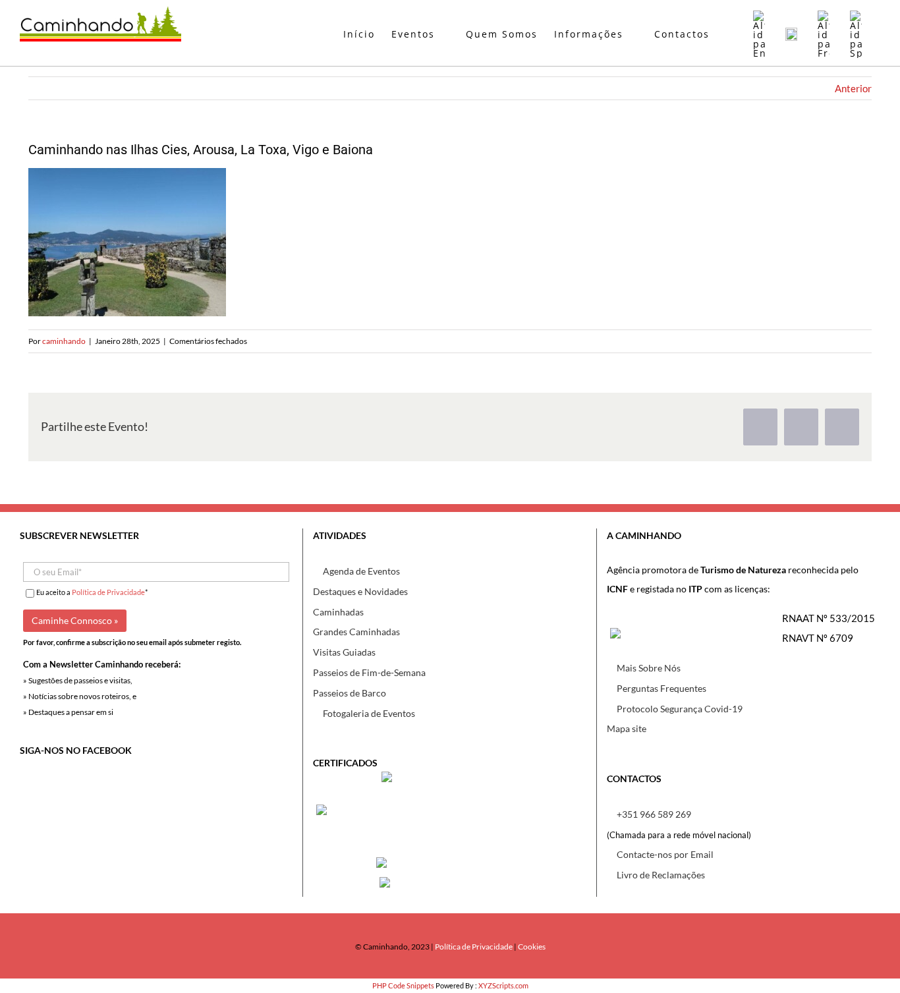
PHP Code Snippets (403, 985)
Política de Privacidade (108, 592)
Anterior (853, 88)
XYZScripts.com (503, 985)
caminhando (64, 341)
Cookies (532, 946)
